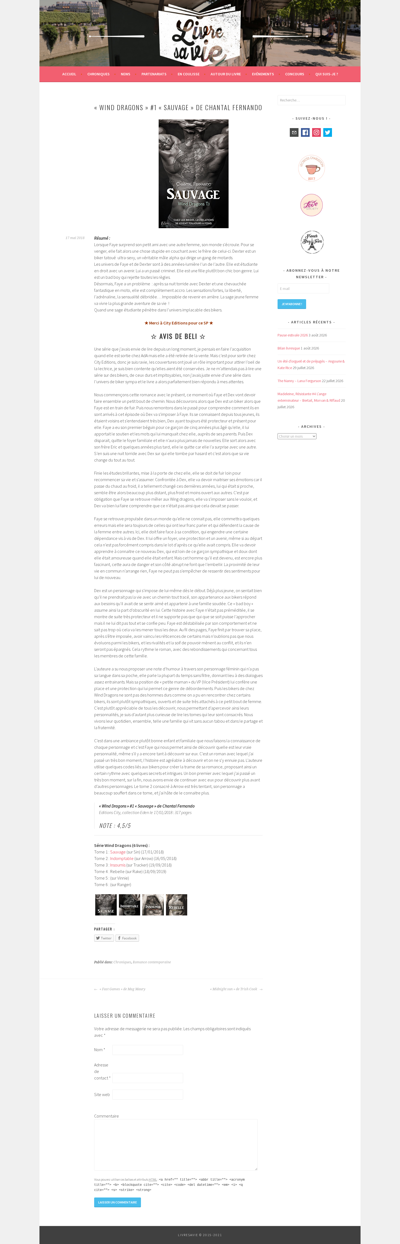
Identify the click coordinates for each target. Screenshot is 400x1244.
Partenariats (154, 74)
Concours (294, 74)
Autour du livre (226, 74)
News (125, 74)
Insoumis (117, 865)
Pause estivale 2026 (293, 335)
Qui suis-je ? (326, 74)
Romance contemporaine (152, 962)
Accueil (69, 74)
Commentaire (103, 1116)
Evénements (263, 74)
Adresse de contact (102, 1071)
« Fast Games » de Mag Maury (122, 989)
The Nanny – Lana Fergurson (299, 380)
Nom (99, 1049)
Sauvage (118, 852)
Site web (102, 1094)
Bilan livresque (289, 348)
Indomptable (122, 858)
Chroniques (98, 74)
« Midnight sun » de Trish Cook (234, 989)
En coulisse (188, 74)
